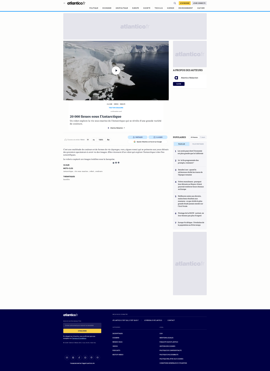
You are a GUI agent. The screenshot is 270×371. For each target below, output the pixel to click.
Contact (171, 320)
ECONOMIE (107, 8)
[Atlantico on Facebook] (79, 357)
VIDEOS (115, 346)
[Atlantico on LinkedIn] (85, 357)
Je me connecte (199, 3)
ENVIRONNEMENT (186, 8)
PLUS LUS (181, 144)
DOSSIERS (116, 338)
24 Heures (194, 137)
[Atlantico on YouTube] (97, 357)
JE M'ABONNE (184, 3)
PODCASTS (116, 350)
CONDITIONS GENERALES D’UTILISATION (173, 363)
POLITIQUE (93, 8)
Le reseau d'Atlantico (153, 320)
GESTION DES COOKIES (167, 346)
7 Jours (202, 137)
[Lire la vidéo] (116, 70)
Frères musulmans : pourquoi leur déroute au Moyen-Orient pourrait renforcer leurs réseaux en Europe (191, 185)
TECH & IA (159, 8)
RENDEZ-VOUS (117, 342)
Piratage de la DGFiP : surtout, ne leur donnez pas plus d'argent (191, 214)
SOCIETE (146, 8)
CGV (161, 333)
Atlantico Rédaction (116, 128)
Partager (139, 137)
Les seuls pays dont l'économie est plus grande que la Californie (190, 152)
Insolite (122, 104)
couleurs (99, 171)
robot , (92, 171)
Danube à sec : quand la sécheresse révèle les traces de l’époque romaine (190, 172)
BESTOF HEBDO (118, 354)
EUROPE (135, 8)
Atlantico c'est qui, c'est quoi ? (126, 320)
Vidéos (116, 104)
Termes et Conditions (79, 338)
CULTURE (201, 8)
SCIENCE (170, 8)
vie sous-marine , (82, 171)
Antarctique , (69, 171)
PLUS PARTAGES (198, 144)
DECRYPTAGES (118, 333)
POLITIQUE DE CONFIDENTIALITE (171, 350)
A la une (109, 104)
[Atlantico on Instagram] (91, 357)
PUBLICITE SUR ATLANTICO (169, 342)
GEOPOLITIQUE (122, 8)
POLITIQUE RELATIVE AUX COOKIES (171, 359)
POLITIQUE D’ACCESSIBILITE (169, 354)
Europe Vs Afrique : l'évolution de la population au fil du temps (191, 224)
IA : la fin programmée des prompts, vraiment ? (188, 161)
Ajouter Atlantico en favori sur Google (149, 142)
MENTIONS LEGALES (166, 338)
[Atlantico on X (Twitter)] (73, 357)
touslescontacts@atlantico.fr (82, 363)
